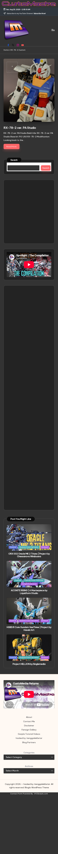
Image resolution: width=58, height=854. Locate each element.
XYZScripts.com (41, 794)
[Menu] (52, 30)
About (29, 717)
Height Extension (29, 584)
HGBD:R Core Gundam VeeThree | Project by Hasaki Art (29, 628)
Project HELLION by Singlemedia (29, 664)
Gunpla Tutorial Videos (29, 734)
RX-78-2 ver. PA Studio (20, 127)
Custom (13, 547)
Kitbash (45, 547)
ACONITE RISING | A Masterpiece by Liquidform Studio (29, 592)
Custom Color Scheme (28, 547)
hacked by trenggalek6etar (29, 738)
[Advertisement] (29, 212)
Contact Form (16, 794)
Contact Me (29, 721)
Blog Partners (29, 742)
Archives (29, 766)
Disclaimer (29, 725)
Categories (29, 752)
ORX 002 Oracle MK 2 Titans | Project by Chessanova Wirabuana (29, 555)
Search (14, 160)
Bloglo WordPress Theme (37, 787)
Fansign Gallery (29, 729)
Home (6, 50)
